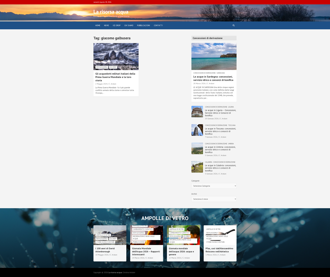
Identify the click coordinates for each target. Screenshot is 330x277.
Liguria (231, 107)
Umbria (231, 144)
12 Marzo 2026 (175, 258)
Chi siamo (128, 25)
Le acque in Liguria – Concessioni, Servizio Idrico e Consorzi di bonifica (220, 113)
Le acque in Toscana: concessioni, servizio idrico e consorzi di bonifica (220, 131)
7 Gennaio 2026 (211, 137)
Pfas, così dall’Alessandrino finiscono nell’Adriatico (219, 250)
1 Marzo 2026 (211, 255)
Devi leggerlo (102, 67)
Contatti (158, 25)
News (106, 25)
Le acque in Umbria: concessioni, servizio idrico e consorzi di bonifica (220, 150)
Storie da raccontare (105, 242)
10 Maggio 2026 (101, 255)
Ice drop (113, 67)
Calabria (208, 162)
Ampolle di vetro (103, 235)
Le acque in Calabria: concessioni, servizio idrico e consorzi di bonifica (220, 168)
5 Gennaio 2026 (211, 155)
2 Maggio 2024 (101, 84)
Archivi (194, 194)
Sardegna (221, 73)
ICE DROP (117, 25)
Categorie (195, 181)
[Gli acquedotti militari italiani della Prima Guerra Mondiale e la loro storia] (116, 56)
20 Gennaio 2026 (211, 118)
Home (97, 25)
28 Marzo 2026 (199, 83)
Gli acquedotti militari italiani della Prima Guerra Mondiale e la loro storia (115, 77)
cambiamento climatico (143, 229)
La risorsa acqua (110, 11)
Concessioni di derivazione (204, 73)
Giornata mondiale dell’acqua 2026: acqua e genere (181, 251)
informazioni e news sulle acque (144, 237)
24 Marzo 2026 (138, 258)
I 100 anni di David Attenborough (105, 250)
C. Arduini (112, 84)
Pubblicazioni (143, 25)
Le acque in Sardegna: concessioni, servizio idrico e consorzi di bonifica (213, 78)
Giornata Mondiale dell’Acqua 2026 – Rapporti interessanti (146, 251)
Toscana (232, 125)
